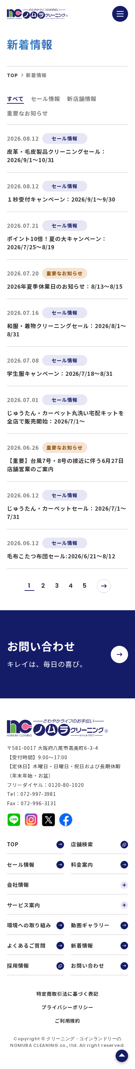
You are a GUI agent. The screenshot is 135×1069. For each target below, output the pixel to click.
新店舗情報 (82, 98)
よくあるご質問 (26, 945)
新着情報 (82, 945)
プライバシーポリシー (67, 1007)
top (12, 75)
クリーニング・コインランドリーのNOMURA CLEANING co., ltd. (66, 1042)
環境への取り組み (29, 925)
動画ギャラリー (90, 925)
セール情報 (45, 98)
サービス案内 (23, 905)
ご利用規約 (68, 1020)
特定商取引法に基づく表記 (67, 993)
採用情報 (18, 965)
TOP (13, 844)
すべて (15, 98)
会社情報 (18, 884)
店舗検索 (82, 844)
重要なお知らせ (27, 113)
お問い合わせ (87, 965)
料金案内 (82, 864)
